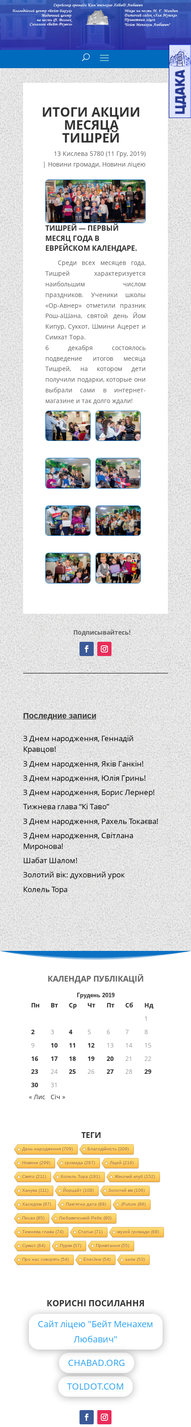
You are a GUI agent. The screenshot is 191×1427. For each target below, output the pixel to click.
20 (110, 1058)
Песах (33, 1217)
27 (110, 1071)
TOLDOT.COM (95, 1386)
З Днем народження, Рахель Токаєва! (91, 821)
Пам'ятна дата (86, 1204)
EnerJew (97, 1259)
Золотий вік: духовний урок (74, 874)
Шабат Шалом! (50, 860)
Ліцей (122, 1162)
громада (80, 1162)
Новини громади (73, 164)
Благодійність (108, 1148)
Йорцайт (78, 1190)
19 (91, 1058)
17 (54, 1058)
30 (34, 1084)
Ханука (35, 1190)
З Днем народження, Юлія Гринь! (84, 778)
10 (54, 1045)
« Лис (37, 1097)
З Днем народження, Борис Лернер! (89, 792)
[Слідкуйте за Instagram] (104, 649)
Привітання (112, 1245)
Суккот (33, 1245)
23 (34, 1071)
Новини (36, 1162)
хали (135, 1259)
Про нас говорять (45, 1259)
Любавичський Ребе (85, 1217)
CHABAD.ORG (96, 1363)
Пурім (70, 1245)
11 (72, 1045)
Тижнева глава (43, 1231)
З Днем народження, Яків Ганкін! (83, 763)
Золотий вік (126, 1190)
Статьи (90, 1231)
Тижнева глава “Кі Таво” (66, 806)
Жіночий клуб (135, 1176)
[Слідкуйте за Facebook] (87, 649)
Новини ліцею (124, 164)
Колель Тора (45, 889)
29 (147, 1071)
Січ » (58, 1097)
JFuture (133, 1204)
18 (72, 1058)
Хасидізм (36, 1204)
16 (34, 1058)
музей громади (138, 1231)
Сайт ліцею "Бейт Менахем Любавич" (95, 1331)
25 (72, 1071)
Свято (34, 1176)
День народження (47, 1148)
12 (91, 1045)
